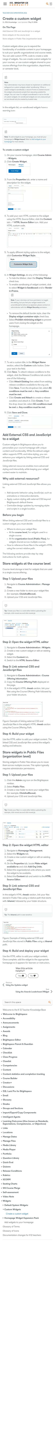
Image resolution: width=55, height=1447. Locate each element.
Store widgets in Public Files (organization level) (22, 39)
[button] (47, 3)
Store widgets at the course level (16, 35)
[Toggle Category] (2, 1014)
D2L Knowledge (11, 22)
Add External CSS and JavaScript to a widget (21, 31)
